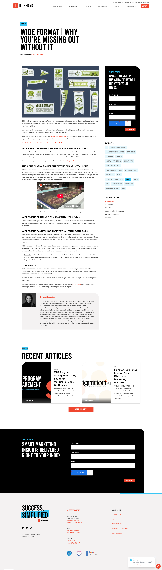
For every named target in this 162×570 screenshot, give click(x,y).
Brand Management (118, 147)
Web (123, 188)
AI (106, 147)
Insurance (108, 218)
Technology (73, 6)
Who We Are (130, 6)
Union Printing (112, 188)
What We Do (57, 6)
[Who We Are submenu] (135, 6)
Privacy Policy (117, 524)
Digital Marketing (113, 161)
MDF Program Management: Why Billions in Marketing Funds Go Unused (65, 379)
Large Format (131, 170)
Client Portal (129, 2)
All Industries (109, 201)
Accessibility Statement (120, 528)
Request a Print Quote (142, 2)
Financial (108, 208)
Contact (144, 6)
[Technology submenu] (78, 6)
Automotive (109, 204)
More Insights (81, 409)
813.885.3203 (71, 540)
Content (109, 156)
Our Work (88, 6)
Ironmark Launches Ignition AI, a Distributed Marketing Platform (125, 376)
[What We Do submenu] (61, 6)
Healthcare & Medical (112, 214)
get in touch (76, 284)
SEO (107, 184)
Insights (117, 6)
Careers (114, 519)
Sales (135, 179)
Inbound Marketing (114, 170)
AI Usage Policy (117, 533)
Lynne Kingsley (37, 54)
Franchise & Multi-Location (114, 211)
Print (128, 179)
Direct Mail (128, 161)
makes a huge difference (70, 161)
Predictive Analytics (114, 179)
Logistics (110, 175)
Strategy (129, 184)
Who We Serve (102, 6)
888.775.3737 (119, 2)
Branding (131, 152)
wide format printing (58, 136)
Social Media (117, 184)
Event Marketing (113, 166)
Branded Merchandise (115, 152)
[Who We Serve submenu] (108, 6)
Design (119, 156)
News (119, 175)
